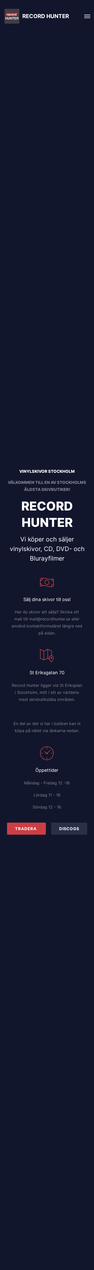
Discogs (69, 828)
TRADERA (26, 828)
